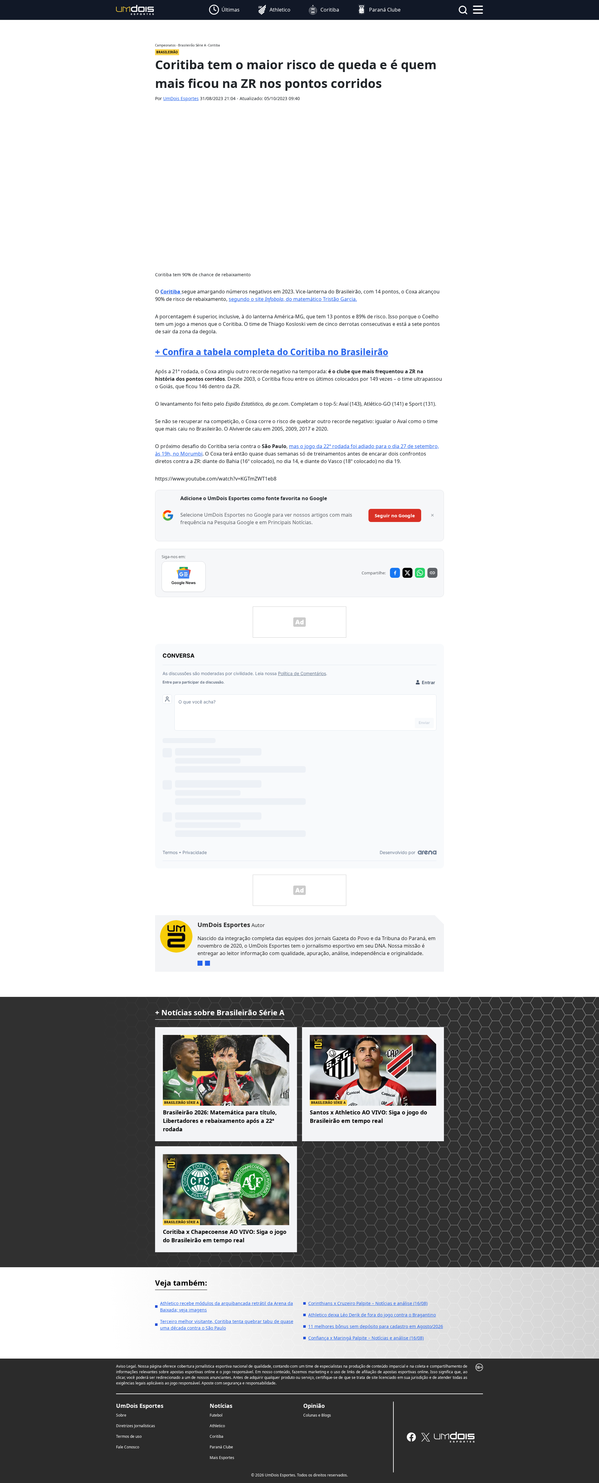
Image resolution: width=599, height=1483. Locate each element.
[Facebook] (411, 1437)
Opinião (314, 1405)
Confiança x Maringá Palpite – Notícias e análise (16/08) (366, 1338)
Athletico (217, 1425)
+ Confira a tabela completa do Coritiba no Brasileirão (271, 352)
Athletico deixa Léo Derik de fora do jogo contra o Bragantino (372, 1315)
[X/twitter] (425, 1437)
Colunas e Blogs (317, 1415)
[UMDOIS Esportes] (454, 1437)
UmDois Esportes (181, 98)
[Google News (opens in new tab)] (184, 576)
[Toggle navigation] (478, 9)
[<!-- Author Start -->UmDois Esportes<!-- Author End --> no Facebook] (207, 963)
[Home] (135, 9)
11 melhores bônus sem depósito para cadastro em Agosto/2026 (375, 1326)
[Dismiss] (432, 515)
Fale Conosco (127, 1447)
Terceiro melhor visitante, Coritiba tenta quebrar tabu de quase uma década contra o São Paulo (226, 1324)
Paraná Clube (221, 1447)
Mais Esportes (222, 1457)
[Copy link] (432, 572)
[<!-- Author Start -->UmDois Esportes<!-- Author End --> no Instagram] (199, 963)
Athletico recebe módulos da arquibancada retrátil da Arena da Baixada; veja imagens (226, 1306)
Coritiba (171, 291)
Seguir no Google (395, 515)
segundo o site (247, 299)
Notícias (221, 1405)
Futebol (216, 1415)
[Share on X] (407, 572)
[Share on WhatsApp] (420, 572)
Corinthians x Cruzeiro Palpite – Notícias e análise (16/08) (367, 1303)
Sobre (121, 1415)
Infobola (274, 299)
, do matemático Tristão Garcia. (320, 299)
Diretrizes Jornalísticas (135, 1425)
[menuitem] (224, 10)
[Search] (462, 9)
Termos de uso (129, 1436)
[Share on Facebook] (395, 572)
